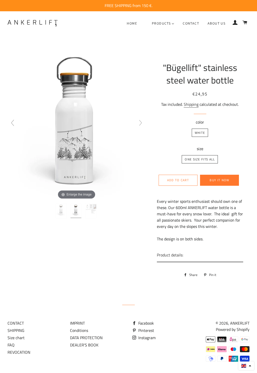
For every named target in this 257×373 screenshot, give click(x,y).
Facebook (145, 323)
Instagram (146, 338)
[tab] (200, 255)
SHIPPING (16, 330)
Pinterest (145, 330)
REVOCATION (19, 352)
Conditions (79, 330)
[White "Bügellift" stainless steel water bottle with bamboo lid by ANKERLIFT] (62, 211)
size (200, 149)
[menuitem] (131, 23)
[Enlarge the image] (76, 125)
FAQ (11, 345)
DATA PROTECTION (86, 338)
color (200, 122)
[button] (246, 365)
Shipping (191, 104)
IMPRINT (77, 323)
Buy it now (219, 180)
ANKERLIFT (239, 323)
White (200, 133)
